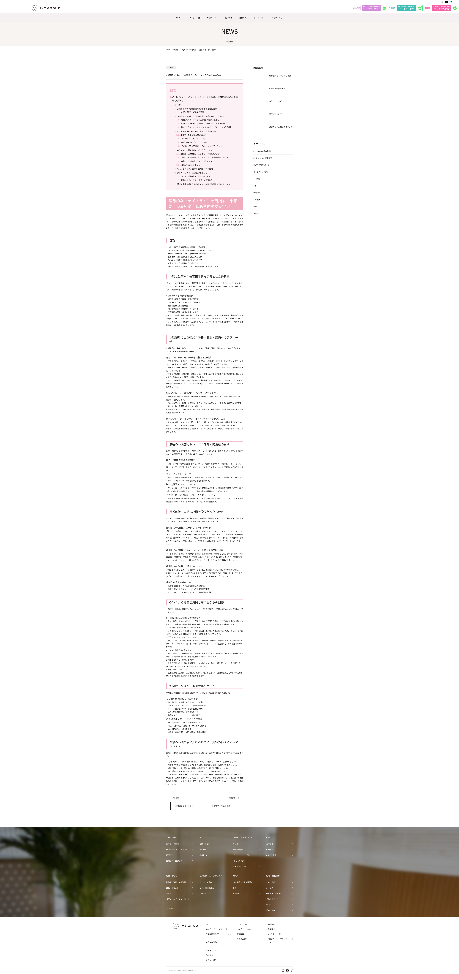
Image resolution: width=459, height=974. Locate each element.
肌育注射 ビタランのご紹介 (280, 75)
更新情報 (175, 50)
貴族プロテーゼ (275, 101)
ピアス (269, 904)
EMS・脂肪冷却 (172, 888)
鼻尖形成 (203, 849)
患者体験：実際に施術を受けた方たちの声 (195, 150)
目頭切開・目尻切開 (174, 861)
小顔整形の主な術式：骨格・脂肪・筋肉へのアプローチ (201, 116)
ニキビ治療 (270, 882)
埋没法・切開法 (172, 844)
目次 (179, 104)
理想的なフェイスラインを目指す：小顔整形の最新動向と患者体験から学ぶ (205, 98)
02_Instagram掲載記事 (262, 158)
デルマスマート (272, 899)
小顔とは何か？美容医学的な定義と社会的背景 (197, 108)
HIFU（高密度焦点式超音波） (194, 134)
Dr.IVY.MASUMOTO (261, 165)
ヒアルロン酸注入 (206, 888)
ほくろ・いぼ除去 (273, 893)
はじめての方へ (278, 17)
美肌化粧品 (270, 910)
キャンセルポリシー (276, 934)
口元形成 (269, 849)
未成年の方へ (242, 939)
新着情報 (257, 192)
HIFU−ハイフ (238, 861)
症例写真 (243, 17)
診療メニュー (212, 17)
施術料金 (228, 17)
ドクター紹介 (259, 17)
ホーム (208, 924)
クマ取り (257, 178)
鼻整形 (256, 213)
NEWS (168, 50)
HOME (177, 17)
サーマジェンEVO (240, 866)
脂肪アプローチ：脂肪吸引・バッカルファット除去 (203, 123)
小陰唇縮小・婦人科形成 (243, 882)
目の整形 (257, 199)
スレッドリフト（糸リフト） (193, 138)
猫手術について (275, 114)
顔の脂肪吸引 (238, 849)
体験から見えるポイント (191, 164)
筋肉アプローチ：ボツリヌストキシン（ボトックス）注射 (206, 127)
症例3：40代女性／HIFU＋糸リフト (196, 161)
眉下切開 (169, 855)
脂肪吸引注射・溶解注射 (176, 882)
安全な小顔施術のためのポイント (195, 176)
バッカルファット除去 (242, 855)
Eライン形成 (271, 855)
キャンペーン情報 (260, 172)
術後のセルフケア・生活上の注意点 (196, 180)
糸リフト (236, 844)
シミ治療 (269, 888)
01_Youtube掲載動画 (262, 151)
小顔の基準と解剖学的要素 (192, 112)
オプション (171, 908)
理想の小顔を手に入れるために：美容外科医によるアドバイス (203, 184)
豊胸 (255, 206)
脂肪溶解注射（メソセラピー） (194, 142)
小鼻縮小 (203, 855)
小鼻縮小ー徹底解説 (277, 88)
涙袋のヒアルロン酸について (280, 127)
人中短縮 (269, 844)
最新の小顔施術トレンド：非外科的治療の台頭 (197, 131)
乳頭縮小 (236, 893)
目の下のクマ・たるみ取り (177, 849)
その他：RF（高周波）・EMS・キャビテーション (202, 146)
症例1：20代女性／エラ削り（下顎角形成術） (201, 153)
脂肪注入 (203, 893)
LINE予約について (244, 929)
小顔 (255, 185)
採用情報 (271, 929)
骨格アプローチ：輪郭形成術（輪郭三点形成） (201, 119)
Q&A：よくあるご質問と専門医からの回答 (195, 169)
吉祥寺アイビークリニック (216, 929)
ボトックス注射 (205, 882)
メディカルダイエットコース (177, 899)
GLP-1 (168, 893)
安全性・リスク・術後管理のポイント (193, 172)
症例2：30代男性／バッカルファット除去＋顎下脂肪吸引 (205, 157)
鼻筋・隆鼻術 (204, 844)
